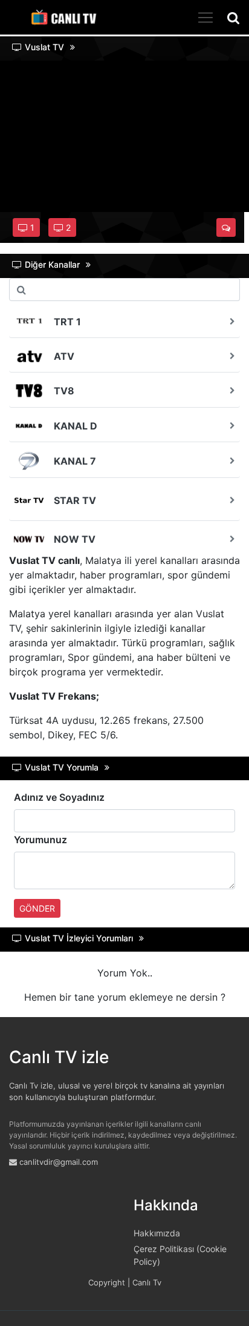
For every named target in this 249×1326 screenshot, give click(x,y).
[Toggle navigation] (205, 17)
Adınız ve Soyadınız (59, 797)
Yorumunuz (40, 840)
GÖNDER (37, 908)
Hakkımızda (157, 1233)
